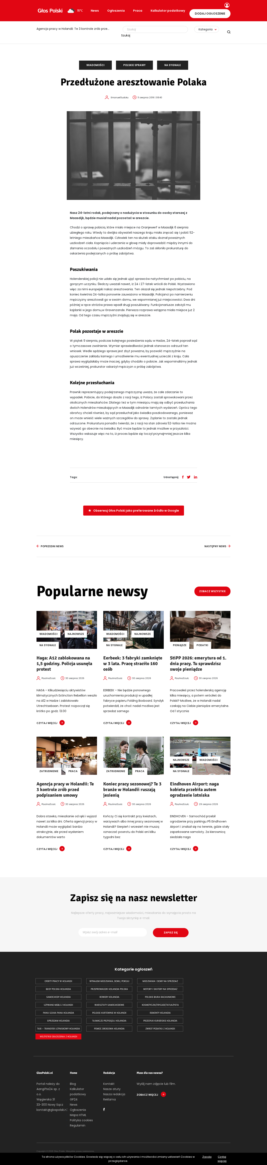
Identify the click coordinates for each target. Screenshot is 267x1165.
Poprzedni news (52, 546)
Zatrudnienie (48, 771)
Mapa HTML (78, 1115)
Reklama (109, 1099)
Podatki (202, 645)
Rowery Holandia (109, 997)
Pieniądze (179, 645)
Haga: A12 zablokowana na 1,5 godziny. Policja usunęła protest (64, 663)
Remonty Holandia (160, 1012)
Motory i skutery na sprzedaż (160, 989)
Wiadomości (95, 65)
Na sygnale (172, 65)
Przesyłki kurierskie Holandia (160, 1020)
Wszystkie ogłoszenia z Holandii (58, 1036)
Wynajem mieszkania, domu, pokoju (109, 981)
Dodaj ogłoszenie (210, 13)
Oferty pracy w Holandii (58, 981)
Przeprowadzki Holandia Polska (109, 989)
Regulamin (77, 1125)
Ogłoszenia (116, 11)
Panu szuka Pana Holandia (58, 1012)
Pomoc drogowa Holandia (109, 1028)
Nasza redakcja (114, 1094)
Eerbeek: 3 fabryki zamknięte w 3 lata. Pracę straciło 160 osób (132, 663)
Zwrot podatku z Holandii (160, 1028)
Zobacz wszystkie (212, 591)
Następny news (215, 546)
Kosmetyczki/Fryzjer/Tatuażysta (160, 1005)
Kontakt (109, 1084)
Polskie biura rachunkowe (160, 997)
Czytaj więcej (222, 1159)
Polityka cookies (81, 1120)
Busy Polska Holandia (58, 989)
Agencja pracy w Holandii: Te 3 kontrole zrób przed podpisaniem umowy (65, 789)
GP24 (74, 1099)
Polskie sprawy (134, 65)
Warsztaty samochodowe (109, 1005)
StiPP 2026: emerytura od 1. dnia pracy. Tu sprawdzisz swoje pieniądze (198, 663)
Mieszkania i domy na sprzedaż (160, 981)
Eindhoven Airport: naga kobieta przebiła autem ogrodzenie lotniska (194, 789)
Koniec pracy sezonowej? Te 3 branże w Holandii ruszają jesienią (75, 29)
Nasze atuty (112, 1089)
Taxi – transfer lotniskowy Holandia (58, 1028)
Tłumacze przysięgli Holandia (109, 1020)
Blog (73, 1084)
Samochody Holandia (58, 997)
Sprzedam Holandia (58, 1020)
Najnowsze (76, 634)
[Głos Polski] (50, 10)
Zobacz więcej (148, 1094)
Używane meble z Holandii (58, 1005)
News (95, 11)
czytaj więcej (47, 723)
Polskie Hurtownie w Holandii (109, 1012)
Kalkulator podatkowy (168, 11)
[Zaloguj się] (226, 5)
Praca (137, 11)
